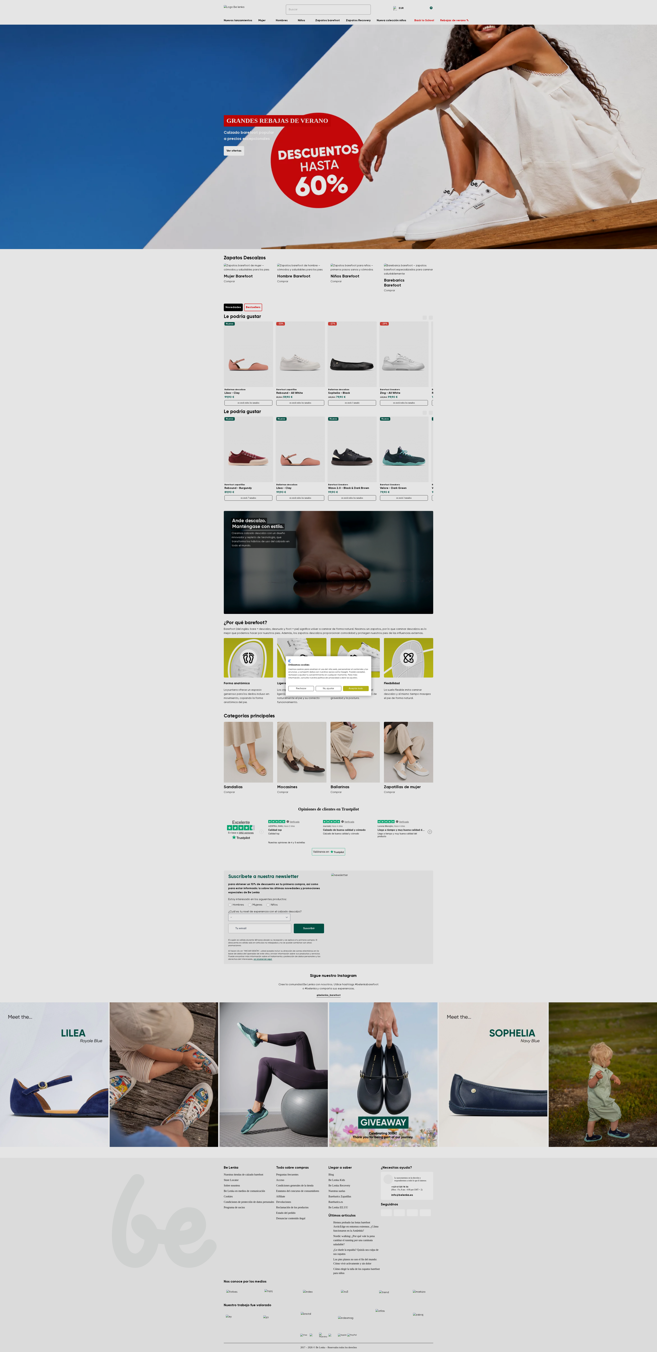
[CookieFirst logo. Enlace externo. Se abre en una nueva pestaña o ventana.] (289, 660)
